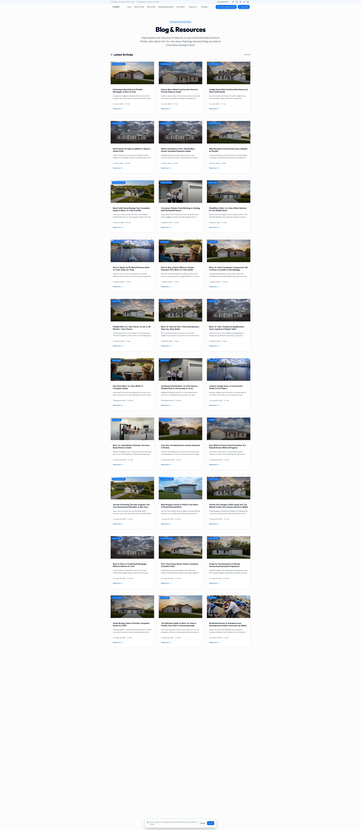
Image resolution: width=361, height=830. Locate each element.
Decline (203, 823)
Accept (210, 823)
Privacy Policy (191, 822)
